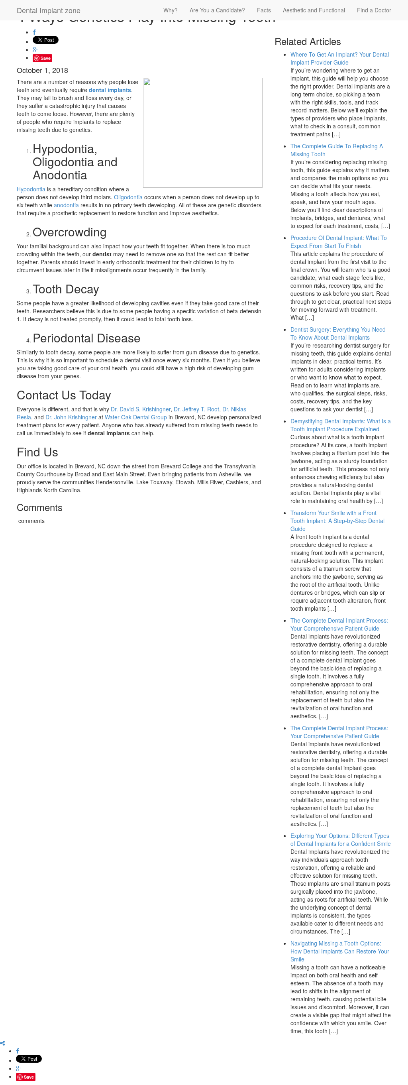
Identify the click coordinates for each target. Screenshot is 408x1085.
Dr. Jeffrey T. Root (196, 409)
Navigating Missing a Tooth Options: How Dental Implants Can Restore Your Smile (339, 951)
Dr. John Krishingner (71, 417)
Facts (264, 10)
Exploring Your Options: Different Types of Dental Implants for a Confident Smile (340, 839)
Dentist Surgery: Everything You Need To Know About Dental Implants (338, 333)
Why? (170, 10)
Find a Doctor (374, 10)
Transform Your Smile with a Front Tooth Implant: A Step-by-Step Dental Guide (337, 521)
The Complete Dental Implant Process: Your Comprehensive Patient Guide (339, 624)
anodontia (66, 205)
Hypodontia (31, 189)
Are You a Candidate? (217, 10)
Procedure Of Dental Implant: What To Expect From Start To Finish (338, 242)
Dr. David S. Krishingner (141, 409)
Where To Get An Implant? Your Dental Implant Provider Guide (339, 58)
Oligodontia (128, 197)
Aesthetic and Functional (314, 10)
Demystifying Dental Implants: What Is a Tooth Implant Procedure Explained (340, 425)
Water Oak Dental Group (136, 417)
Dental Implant (48, 10)
